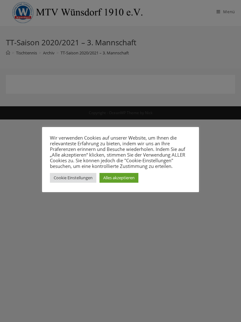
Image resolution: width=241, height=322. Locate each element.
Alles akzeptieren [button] (119, 177)
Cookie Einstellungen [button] (73, 177)
